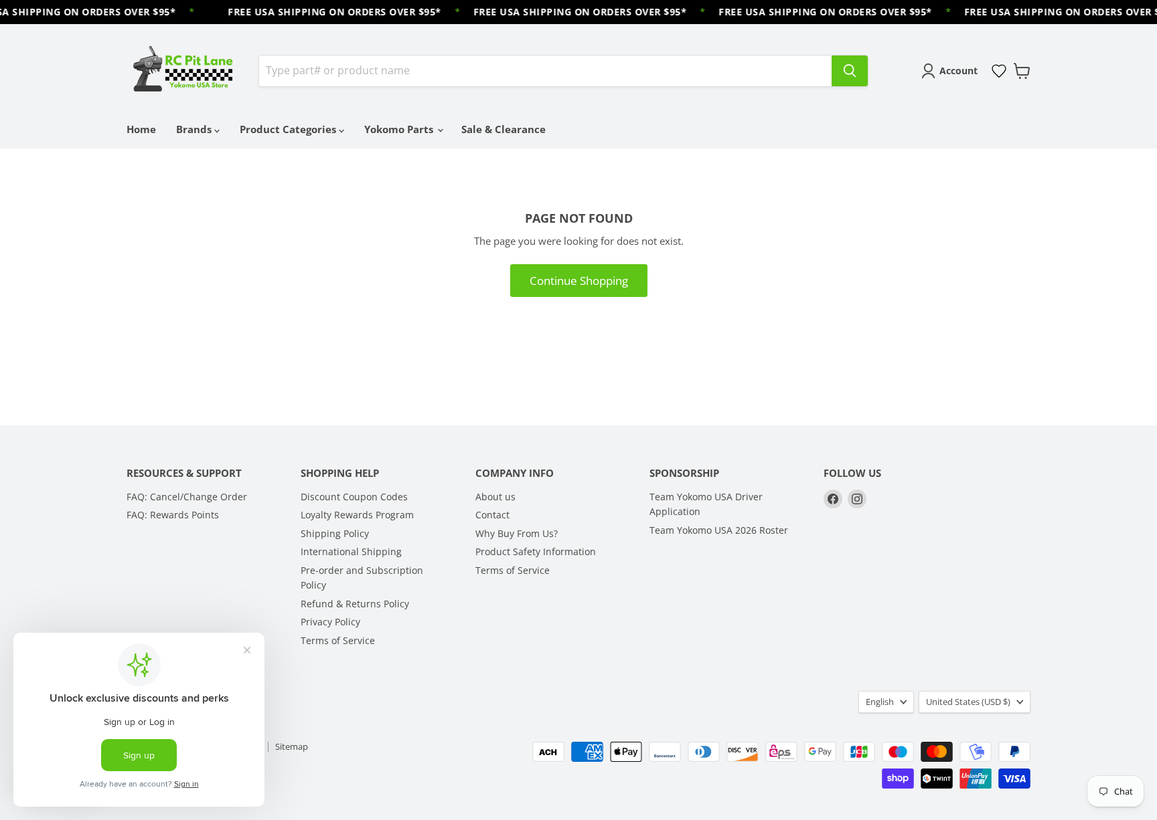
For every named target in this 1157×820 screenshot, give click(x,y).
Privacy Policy (330, 621)
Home (141, 129)
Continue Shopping (579, 280)
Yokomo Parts (400, 129)
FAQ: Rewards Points (173, 514)
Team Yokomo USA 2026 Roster (718, 530)
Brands (195, 129)
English (880, 702)
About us (495, 496)
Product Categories (289, 129)
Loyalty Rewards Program (357, 514)
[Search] (850, 71)
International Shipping (351, 551)
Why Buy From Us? (516, 533)
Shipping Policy (335, 533)
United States (968, 702)
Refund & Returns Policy (355, 603)
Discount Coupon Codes (354, 496)
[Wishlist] (999, 71)
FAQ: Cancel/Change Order (187, 496)
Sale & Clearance (503, 129)
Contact (492, 514)
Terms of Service (338, 640)
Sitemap (291, 746)
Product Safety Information (535, 551)
